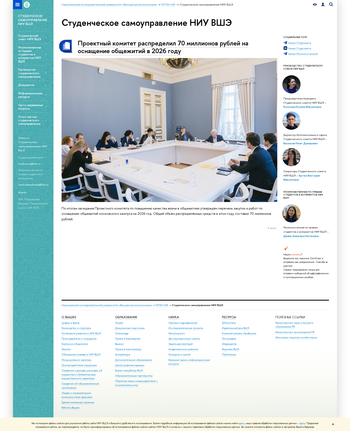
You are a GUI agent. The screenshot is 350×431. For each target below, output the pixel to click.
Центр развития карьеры (129, 365)
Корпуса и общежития (75, 344)
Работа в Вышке (70, 407)
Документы (26, 85)
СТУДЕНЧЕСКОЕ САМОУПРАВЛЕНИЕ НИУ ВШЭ (32, 20)
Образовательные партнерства (133, 375)
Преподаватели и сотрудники (79, 338)
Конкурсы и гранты (180, 354)
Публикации (229, 354)
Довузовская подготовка (129, 328)
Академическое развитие (183, 349)
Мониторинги (177, 333)
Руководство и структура (76, 328)
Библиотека (229, 323)
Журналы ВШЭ (230, 349)
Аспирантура (122, 354)
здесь (242, 423)
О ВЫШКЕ (69, 317)
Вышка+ (119, 344)
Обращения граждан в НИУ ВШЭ (81, 354)
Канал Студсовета (299, 43)
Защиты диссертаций (181, 344)
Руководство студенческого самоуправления (29, 73)
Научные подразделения (183, 323)
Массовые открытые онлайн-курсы (296, 337)
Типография (229, 338)
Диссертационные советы (184, 338)
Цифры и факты (71, 323)
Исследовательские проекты (186, 328)
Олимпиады (121, 333)
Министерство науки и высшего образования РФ (294, 325)
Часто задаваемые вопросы (30, 106)
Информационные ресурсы (30, 95)
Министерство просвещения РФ (295, 332)
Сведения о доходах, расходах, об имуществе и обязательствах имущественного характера (82, 374)
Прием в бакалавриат (127, 338)
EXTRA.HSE (162, 305)
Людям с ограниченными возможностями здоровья (77, 395)
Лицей (119, 323)
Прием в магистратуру (128, 349)
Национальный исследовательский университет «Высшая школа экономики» (107, 305)
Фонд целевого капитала (76, 360)
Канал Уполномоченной (303, 54)
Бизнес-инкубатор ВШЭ (129, 370)
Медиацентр (229, 344)
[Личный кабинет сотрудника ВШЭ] (323, 4)
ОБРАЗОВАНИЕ (126, 317)
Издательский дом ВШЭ (235, 328)
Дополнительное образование (133, 360)
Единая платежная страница (78, 402)
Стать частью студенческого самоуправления (29, 120)
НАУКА (174, 317)
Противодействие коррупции (79, 365)
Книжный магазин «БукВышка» (239, 333)
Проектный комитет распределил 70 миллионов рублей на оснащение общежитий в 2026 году (163, 47)
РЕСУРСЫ (229, 317)
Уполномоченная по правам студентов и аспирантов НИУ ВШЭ (29, 54)
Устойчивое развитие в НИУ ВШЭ (81, 333)
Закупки (66, 349)
